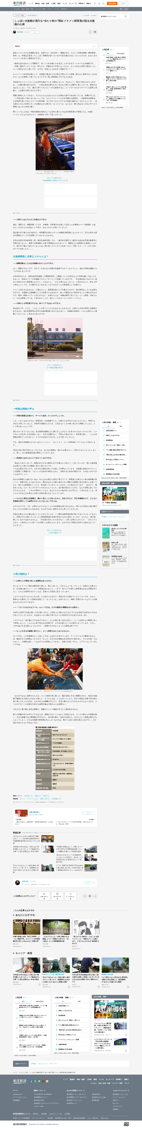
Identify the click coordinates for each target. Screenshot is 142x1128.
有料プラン (116, 1100)
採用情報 (44, 1114)
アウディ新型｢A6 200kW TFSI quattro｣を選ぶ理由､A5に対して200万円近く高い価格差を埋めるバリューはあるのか (69, 868)
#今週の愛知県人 (32, 15)
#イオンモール (112, 517)
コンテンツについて (119, 1097)
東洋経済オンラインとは (108, 16)
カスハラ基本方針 (93, 1118)
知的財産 (50, 1118)
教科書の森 (95, 1100)
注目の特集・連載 (108, 483)
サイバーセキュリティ (20, 1097)
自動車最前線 (110, 469)
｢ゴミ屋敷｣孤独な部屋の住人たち (116, 450)
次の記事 (93, 15)
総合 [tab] (108, 53)
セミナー (72, 3)
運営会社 (35, 1114)
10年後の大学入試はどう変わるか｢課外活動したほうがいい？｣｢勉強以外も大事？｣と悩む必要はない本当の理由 (26, 849)
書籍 (87, 3)
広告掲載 (67, 1114)
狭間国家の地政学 (116, 556)
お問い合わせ (104, 1118)
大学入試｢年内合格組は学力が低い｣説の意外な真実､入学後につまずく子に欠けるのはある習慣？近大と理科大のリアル (85, 978)
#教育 (44, 796)
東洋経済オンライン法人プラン (76, 1094)
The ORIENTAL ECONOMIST (43, 1094)
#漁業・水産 (43, 798)
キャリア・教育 (40, 9)
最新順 (37, 3)
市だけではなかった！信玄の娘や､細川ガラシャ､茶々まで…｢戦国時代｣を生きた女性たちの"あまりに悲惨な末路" (26, 869)
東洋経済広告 (96, 1094)
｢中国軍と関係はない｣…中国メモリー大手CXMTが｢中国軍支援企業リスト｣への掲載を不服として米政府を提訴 (69, 849)
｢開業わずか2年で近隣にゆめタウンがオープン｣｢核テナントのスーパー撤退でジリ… (116, 68)
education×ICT (17, 1094)
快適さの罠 (114, 542)
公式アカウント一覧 (55, 1114)
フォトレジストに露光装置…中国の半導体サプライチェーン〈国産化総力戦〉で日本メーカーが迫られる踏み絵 (102, 1028)
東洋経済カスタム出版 (99, 1097)
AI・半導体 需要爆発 (109, 502)
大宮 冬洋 (20, 32)
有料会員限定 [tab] (121, 53)
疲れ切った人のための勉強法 (118, 529)
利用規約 (115, 1109)
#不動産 (104, 517)
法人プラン (116, 1103)
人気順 (53, 3)
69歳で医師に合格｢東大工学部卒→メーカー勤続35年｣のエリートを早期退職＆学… (116, 59)
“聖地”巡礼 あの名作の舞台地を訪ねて (116, 455)
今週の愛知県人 (34, 812)
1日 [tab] (108, 426)
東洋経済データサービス (74, 1100)
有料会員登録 (112, 3)
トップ (31, 3)
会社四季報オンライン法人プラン (77, 1097)
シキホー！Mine (39, 1106)
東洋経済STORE (39, 1100)
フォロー (35, 32)
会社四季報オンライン (40, 1097)
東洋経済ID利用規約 (79, 1118)
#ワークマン (122, 517)
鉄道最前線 (109, 440)
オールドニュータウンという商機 (116, 464)
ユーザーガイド (117, 1106)
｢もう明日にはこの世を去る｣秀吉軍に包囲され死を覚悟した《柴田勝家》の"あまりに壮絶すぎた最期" (115, 979)
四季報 (80, 3)
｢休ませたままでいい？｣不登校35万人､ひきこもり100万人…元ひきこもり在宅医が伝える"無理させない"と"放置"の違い (69, 858)
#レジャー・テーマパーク (27, 798)
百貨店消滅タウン (111, 430)
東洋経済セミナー (72, 1103)
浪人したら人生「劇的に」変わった (116, 445)
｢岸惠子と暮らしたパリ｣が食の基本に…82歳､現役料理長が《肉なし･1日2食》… (116, 88)
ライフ (50, 9)
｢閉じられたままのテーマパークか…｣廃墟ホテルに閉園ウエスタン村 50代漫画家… (116, 98)
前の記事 (86, 15)
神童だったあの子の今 (113, 435)
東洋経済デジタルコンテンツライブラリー (47, 1103)
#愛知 (36, 796)
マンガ (64, 3)
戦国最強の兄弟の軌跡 (113, 474)
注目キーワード (107, 511)
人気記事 (105, 49)
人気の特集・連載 (109, 422)
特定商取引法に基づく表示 (63, 1118)
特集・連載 (45, 3)
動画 (58, 3)
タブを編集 (125, 9)
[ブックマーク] (90, 32)
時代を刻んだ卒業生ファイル (115, 459)
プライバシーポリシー (38, 1118)
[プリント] (95, 32)
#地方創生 (27, 796)
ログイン (123, 3)
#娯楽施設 (55, 798)
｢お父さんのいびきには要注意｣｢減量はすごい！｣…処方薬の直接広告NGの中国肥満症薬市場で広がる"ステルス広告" (26, 839)
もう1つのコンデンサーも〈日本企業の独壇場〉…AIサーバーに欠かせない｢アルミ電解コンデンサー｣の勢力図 (103, 1043)
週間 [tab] (120, 426)
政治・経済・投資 (27, 9)
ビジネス (17, 9)
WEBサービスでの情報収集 (21, 1118)
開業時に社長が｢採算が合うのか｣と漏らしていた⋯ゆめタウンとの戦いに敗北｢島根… (116, 78)
